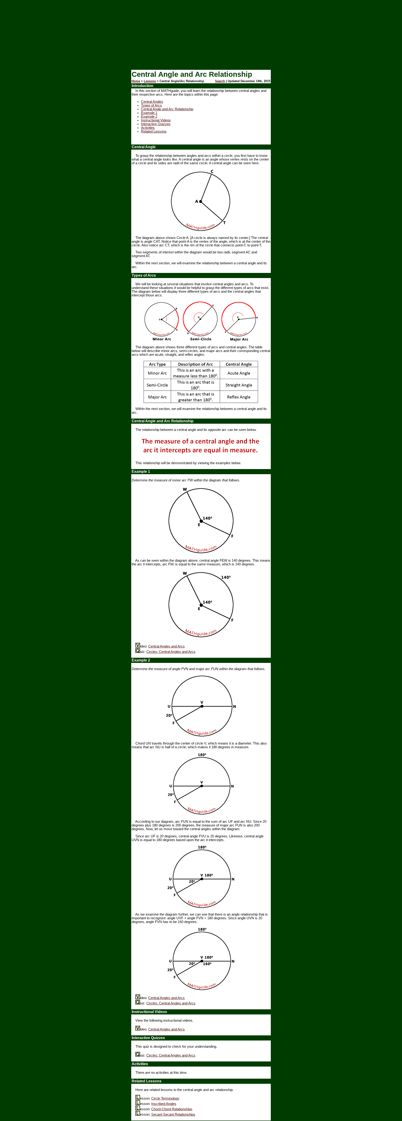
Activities (148, 128)
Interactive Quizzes (156, 124)
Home (136, 81)
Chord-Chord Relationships (171, 1109)
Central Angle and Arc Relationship (167, 109)
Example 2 (149, 116)
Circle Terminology (165, 1098)
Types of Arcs (151, 105)
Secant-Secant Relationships (173, 1114)
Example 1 (149, 113)
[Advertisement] (201, 34)
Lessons (150, 81)
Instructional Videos (156, 120)
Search (220, 81)
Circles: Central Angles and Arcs (170, 652)
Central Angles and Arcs (166, 646)
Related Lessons (154, 131)
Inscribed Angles (163, 1104)
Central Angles (152, 102)
